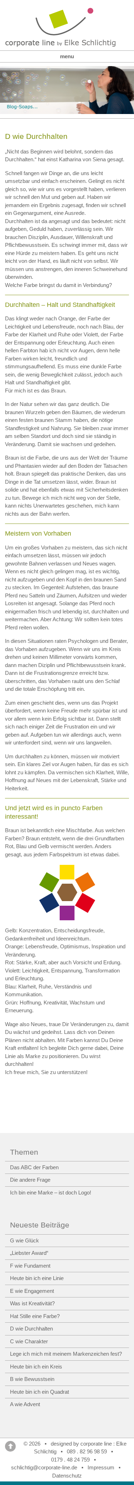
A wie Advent (25, 1404)
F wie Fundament (30, 1266)
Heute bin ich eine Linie (37, 1278)
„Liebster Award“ (29, 1253)
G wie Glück (24, 1240)
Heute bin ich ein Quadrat (39, 1392)
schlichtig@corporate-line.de (44, 1467)
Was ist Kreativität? (32, 1303)
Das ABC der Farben (34, 1167)
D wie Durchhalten (31, 1329)
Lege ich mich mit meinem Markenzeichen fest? (66, 1354)
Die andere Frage (30, 1180)
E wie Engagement (32, 1291)
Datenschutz (67, 1476)
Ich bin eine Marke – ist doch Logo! (50, 1192)
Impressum (101, 1467)
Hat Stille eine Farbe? (35, 1316)
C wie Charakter (29, 1341)
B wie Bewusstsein (32, 1379)
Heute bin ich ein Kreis (36, 1367)
